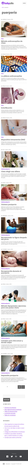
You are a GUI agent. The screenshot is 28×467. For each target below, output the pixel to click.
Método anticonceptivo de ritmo (11, 42)
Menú (24, 3)
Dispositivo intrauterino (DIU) (13, 140)
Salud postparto (5, 169)
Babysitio (8, 464)
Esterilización (6, 108)
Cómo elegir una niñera (10, 171)
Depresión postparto (9, 375)
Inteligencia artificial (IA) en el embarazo (14, 431)
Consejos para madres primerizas (12, 437)
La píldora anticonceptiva (11, 76)
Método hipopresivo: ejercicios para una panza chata (13, 307)
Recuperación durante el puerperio (11, 272)
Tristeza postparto (8, 205)
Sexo (2, 38)
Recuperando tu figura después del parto (14, 238)
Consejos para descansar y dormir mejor (12, 342)
